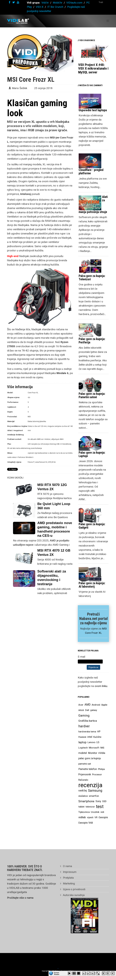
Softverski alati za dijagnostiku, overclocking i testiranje (51, 577)
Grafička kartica (87, 720)
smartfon (94, 795)
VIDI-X (40, 6)
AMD (87, 704)
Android (96, 704)
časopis (103, 817)
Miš (102, 747)
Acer (80, 704)
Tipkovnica (84, 812)
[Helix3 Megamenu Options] (108, 21)
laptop (82, 742)
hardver (84, 726)
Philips (101, 769)
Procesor (97, 774)
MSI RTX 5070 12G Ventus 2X (52, 487)
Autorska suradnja (73, 895)
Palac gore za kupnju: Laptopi (92, 454)
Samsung (95, 791)
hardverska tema (87, 731)
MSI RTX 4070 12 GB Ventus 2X (53, 552)
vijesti (90, 817)
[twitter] (13, 2)
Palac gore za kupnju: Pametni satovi (92, 395)
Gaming (84, 715)
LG (97, 742)
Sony (98, 801)
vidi (102, 812)
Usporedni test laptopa (93, 110)
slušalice (83, 795)
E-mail (81, 656)
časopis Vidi (85, 822)
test (100, 806)
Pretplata (68, 877)
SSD (104, 801)
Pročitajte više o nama (20, 897)
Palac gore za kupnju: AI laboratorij (92, 584)
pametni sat (84, 763)
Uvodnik (95, 812)
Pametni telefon (87, 769)
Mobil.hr (57, 2)
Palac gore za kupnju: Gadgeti (92, 525)
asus (81, 710)
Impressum (69, 872)
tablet (81, 806)
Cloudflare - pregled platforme (91, 171)
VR (95, 817)
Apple (104, 704)
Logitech (83, 747)
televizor (90, 806)
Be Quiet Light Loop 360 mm (53, 506)
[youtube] (18, 2)
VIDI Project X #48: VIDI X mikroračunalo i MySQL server (93, 68)
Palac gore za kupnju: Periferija (92, 340)
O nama (67, 866)
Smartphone (86, 801)
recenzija (90, 785)
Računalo (83, 779)
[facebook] (9, 2)
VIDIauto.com (74, 2)
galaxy (93, 710)
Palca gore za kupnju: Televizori (92, 277)
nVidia (101, 752)
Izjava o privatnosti (73, 889)
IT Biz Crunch (55, 6)
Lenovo (91, 742)
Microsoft (94, 747)
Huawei (82, 736)
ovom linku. (101, 686)
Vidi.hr (45, 2)
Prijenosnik (84, 774)
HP (98, 731)
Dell (87, 710)
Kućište (97, 736)
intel (89, 736)
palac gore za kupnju (89, 758)
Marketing (68, 883)
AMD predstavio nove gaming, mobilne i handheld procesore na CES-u (54, 529)
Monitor (92, 753)
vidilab (82, 817)
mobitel (82, 752)
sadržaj (82, 790)
